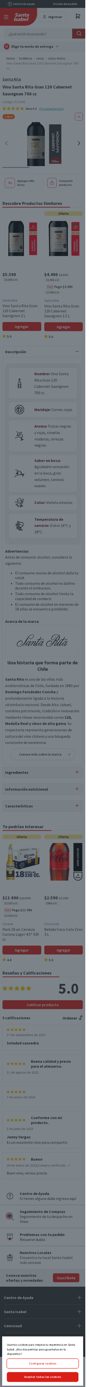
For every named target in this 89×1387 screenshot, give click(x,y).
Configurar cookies (42, 1363)
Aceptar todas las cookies (42, 1377)
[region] (42, 1361)
